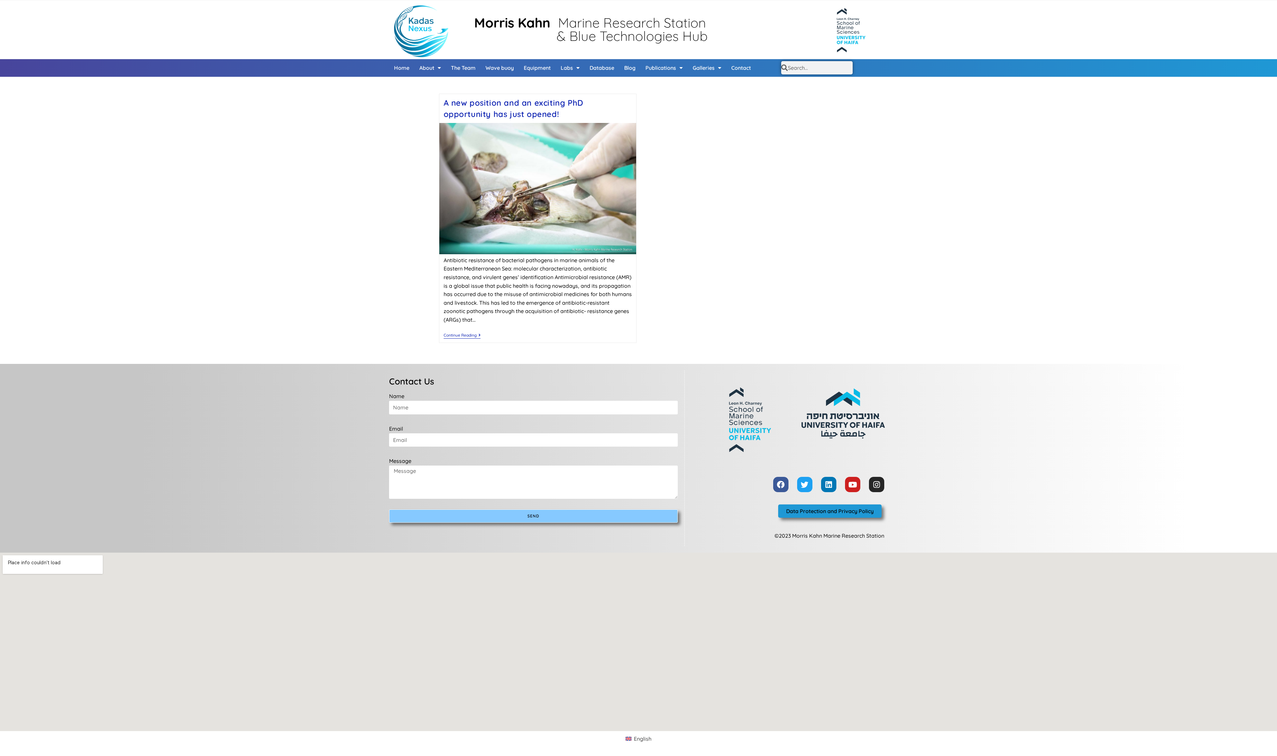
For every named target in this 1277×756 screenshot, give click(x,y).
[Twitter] (804, 484)
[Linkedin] (828, 484)
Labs (567, 67)
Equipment (537, 67)
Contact (741, 67)
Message (400, 461)
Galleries (704, 67)
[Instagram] (876, 484)
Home (401, 67)
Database (602, 67)
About (426, 67)
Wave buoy (500, 67)
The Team (463, 67)
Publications (660, 67)
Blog (630, 67)
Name (396, 396)
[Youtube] (852, 484)
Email (396, 428)
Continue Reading (462, 335)
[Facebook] (780, 484)
